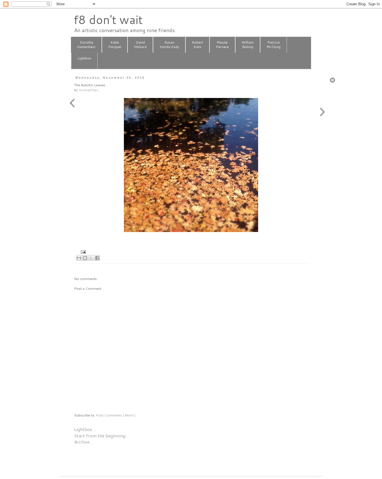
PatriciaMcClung (273, 44)
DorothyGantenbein (86, 44)
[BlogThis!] (85, 258)
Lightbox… (85, 429)
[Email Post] (82, 251)
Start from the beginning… (101, 435)
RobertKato (197, 44)
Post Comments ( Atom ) (115, 415)
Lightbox (84, 58)
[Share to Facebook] (97, 258)
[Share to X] (91, 258)
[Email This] (79, 258)
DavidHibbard (140, 44)
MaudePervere (222, 44)
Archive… (84, 442)
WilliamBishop (248, 44)
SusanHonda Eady (169, 44)
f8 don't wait (108, 19)
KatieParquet (114, 44)
